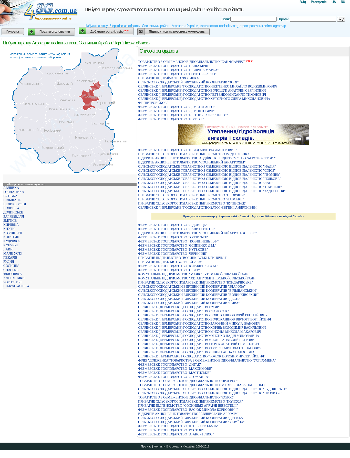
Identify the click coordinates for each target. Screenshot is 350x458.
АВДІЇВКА (11, 188)
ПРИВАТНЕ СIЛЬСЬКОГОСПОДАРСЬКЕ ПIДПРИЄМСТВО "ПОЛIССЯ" (190, 401)
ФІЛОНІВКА (12, 274)
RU (343, 2)
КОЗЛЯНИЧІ (12, 233)
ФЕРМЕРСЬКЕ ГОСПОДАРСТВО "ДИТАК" (169, 364)
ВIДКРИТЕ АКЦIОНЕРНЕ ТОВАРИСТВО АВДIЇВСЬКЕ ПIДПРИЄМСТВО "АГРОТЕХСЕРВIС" (206, 158)
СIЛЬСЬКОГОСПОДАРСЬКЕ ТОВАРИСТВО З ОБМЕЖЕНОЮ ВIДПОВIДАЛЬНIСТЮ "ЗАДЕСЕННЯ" (211, 191)
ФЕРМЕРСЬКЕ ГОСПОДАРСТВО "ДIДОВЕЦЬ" (172, 225)
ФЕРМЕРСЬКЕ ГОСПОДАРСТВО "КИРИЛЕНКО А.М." (178, 266)
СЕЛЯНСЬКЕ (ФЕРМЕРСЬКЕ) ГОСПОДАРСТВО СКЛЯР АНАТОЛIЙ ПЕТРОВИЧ (197, 340)
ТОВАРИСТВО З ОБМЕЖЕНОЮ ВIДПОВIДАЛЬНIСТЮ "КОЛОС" (186, 397)
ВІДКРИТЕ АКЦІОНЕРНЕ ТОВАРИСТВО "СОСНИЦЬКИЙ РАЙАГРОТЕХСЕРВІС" (197, 233)
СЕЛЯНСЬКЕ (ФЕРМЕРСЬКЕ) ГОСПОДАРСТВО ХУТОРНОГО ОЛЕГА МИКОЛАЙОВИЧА (204, 99)
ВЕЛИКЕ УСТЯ (14, 204)
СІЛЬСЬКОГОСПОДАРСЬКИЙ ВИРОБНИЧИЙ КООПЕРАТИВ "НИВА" (189, 303)
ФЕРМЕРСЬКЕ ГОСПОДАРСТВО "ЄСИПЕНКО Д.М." (177, 245)
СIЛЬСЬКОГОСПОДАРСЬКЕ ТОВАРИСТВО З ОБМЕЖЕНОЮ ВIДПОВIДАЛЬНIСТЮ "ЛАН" (205, 183)
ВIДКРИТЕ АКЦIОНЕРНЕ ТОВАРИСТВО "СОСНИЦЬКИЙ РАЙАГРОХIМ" (191, 162)
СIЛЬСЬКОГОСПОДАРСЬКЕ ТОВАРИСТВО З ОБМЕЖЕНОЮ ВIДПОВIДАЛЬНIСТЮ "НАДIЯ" (207, 166)
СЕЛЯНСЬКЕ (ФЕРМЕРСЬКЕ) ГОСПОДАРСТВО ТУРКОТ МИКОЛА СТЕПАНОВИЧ (199, 348)
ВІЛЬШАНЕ (12, 200)
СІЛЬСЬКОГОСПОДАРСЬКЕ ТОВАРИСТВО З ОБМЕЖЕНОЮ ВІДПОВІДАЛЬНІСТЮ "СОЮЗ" (206, 170)
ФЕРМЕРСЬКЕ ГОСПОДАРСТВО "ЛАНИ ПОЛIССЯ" (176, 229)
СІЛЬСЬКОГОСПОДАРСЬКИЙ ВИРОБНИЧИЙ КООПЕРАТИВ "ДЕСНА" (190, 299)
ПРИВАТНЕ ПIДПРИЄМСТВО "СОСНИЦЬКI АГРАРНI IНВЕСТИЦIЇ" (188, 405)
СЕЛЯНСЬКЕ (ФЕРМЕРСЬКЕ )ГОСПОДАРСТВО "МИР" (179, 307)
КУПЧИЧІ (10, 245)
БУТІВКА (10, 196)
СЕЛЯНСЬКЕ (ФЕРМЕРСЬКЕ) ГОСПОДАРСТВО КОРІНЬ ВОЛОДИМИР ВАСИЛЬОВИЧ (202, 327)
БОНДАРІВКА (13, 192)
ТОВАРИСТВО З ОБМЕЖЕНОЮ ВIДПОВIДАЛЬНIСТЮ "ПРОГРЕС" (188, 381)
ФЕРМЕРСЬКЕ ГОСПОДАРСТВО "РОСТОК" (170, 430)
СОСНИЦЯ (11, 266)
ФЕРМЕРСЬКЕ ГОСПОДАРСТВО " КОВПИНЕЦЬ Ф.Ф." (178, 241)
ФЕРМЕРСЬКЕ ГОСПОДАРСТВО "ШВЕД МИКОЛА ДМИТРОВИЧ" (187, 150)
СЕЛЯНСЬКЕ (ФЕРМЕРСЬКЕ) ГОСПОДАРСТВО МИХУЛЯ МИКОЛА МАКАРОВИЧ (199, 332)
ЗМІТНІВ (10, 220)
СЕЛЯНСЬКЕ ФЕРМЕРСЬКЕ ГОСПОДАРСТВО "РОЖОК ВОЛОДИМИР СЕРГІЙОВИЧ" (201, 356)
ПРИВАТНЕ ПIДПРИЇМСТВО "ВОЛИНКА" (169, 78)
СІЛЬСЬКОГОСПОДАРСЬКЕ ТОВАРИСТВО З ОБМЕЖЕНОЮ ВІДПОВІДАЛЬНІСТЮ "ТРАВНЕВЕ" (210, 187)
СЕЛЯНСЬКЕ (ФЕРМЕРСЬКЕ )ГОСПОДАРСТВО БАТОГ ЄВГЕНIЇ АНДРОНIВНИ (197, 207)
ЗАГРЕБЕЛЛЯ (13, 216)
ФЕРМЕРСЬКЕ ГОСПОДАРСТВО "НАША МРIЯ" (174, 66)
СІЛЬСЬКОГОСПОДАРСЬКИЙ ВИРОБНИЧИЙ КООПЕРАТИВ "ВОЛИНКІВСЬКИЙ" (198, 295)
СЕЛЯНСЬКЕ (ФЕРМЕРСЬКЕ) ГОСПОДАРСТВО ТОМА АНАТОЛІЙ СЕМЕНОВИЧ (198, 344)
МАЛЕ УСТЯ (13, 253)
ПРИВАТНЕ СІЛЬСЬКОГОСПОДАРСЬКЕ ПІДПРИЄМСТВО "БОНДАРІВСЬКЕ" (195, 282)
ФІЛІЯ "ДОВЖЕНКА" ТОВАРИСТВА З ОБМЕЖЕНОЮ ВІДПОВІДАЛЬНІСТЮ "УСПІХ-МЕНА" (207, 360)
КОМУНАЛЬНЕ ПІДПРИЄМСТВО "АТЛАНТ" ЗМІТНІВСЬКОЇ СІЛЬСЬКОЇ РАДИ (196, 278)
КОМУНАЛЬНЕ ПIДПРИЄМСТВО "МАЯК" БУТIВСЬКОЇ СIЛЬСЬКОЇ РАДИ (193, 274)
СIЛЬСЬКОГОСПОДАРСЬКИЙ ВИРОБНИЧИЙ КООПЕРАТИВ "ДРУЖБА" (191, 418)
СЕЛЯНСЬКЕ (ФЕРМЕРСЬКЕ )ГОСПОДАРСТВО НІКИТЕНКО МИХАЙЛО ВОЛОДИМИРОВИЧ (207, 86)
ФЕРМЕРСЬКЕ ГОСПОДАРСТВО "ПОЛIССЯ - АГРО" (177, 74)
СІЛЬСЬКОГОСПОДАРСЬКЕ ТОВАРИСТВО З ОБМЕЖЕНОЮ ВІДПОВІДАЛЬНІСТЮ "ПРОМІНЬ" (209, 175)
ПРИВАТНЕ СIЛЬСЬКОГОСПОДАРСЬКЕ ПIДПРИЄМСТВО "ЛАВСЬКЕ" (191, 199)
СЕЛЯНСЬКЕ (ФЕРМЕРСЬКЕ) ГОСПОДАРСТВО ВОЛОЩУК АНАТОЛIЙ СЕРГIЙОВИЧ (202, 90)
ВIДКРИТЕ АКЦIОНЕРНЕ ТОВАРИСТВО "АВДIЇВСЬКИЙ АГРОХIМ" (188, 414)
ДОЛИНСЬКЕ (13, 212)
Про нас (146, 446)
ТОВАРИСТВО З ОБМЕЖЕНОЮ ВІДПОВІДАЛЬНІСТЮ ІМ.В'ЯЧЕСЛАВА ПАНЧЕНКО (201, 385)
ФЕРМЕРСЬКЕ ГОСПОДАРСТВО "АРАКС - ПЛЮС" (176, 434)
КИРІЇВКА (11, 225)
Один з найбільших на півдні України (243, 216)
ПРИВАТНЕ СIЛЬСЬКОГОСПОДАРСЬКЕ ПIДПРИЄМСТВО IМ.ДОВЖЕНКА (194, 154)
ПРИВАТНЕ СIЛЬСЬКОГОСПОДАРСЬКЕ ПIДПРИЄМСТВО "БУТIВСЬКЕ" (192, 203)
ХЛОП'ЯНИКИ (14, 278)
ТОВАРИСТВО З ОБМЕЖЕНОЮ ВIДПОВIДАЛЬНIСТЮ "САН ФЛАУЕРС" (191, 62)
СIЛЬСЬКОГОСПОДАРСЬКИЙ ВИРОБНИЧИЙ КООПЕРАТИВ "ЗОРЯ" (188, 82)
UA (334, 2)
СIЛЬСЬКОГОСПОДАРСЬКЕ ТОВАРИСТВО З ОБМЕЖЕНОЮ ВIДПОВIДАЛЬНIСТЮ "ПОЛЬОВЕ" (209, 179)
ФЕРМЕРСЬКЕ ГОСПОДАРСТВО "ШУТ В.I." (171, 119)
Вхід (303, 2)
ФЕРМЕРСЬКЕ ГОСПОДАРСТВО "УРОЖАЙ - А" (173, 377)
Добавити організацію (109, 31)
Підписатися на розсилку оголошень (177, 31)
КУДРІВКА (11, 241)
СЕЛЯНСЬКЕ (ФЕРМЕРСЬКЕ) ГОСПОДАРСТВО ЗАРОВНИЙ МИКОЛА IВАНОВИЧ (199, 323)
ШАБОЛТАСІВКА (16, 286)
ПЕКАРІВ (10, 257)
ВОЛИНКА (11, 208)
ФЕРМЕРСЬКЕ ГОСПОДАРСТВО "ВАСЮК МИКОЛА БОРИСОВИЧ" (188, 410)
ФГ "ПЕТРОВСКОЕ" (153, 103)
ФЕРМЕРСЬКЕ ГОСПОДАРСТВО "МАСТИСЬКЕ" (174, 373)
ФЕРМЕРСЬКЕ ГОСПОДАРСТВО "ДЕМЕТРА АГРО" (176, 107)
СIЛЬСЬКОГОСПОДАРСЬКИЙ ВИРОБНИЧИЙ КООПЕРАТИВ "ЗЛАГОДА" (191, 286)
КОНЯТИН (11, 237)
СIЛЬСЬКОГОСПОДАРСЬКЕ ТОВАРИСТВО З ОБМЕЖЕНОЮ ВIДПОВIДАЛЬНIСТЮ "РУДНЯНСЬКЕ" (212, 389)
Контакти (159, 446)
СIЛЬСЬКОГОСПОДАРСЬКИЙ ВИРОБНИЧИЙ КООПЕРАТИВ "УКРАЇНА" (191, 422)
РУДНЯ (8, 262)
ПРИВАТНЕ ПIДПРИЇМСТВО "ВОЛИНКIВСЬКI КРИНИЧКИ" (182, 258)
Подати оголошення (54, 31)
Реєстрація (318, 2)
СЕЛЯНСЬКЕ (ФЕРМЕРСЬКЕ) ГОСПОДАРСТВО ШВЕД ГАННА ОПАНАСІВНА (196, 352)
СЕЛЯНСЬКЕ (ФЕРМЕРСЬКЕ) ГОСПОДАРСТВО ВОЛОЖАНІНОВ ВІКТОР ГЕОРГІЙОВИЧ (204, 319)
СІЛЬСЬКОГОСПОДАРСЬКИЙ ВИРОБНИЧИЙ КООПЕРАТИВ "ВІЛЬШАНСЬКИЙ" (197, 291)
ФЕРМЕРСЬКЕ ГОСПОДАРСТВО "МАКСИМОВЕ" (175, 369)
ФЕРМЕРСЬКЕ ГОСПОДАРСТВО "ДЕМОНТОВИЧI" (176, 111)
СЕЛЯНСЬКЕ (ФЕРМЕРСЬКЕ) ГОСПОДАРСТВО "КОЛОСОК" (183, 311)
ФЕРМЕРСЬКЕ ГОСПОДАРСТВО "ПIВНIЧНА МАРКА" (178, 70)
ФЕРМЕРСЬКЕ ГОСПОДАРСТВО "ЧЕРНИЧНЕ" (172, 254)
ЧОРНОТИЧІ (12, 282)
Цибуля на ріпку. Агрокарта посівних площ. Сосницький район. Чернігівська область (164, 9)
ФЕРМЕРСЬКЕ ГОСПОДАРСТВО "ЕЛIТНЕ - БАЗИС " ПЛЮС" (183, 115)
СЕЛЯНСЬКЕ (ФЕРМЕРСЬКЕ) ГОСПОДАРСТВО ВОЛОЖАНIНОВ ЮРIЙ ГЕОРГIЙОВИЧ (202, 315)
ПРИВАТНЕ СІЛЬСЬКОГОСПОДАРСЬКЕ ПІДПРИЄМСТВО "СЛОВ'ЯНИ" (191, 195)
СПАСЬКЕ (10, 270)
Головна (12, 31)
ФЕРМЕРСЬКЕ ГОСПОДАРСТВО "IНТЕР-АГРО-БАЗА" (178, 426)
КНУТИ (9, 229)
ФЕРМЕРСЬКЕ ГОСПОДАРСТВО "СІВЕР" (169, 270)
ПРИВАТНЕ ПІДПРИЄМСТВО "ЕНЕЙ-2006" (170, 262)
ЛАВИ (8, 249)
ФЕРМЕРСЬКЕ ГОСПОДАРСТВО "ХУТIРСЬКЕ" (173, 237)
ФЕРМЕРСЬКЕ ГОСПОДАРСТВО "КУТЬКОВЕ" (173, 249)
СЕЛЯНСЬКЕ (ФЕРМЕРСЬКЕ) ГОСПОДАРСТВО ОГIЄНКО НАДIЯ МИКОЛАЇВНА (198, 336)
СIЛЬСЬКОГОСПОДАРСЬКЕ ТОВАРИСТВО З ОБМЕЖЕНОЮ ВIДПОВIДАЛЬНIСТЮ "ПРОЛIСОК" (210, 393)
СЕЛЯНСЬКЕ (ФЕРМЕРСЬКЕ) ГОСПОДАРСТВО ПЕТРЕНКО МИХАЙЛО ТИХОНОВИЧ (202, 94)
